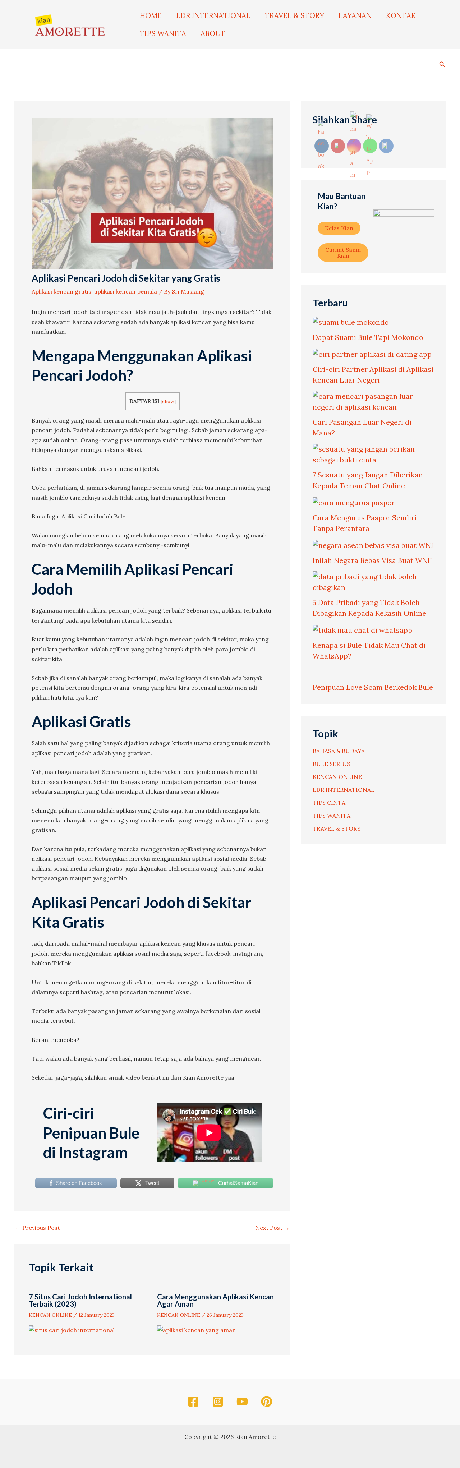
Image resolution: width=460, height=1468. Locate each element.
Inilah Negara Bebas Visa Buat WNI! (372, 560)
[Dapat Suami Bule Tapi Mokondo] (351, 322)
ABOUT (213, 33)
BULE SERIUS (331, 763)
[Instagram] (218, 1401)
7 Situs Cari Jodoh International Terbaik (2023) (80, 1300)
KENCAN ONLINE (50, 1315)
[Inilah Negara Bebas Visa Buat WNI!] (373, 545)
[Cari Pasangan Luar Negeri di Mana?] (373, 401)
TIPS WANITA (163, 33)
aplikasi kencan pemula (125, 291)
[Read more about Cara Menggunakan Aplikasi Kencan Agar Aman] (196, 1329)
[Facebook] (193, 1401)
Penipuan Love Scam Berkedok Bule (373, 687)
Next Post (272, 1228)
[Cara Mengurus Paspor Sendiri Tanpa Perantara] (354, 502)
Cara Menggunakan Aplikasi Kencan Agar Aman (215, 1300)
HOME (151, 15)
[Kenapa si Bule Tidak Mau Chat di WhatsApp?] (362, 630)
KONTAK (401, 15)
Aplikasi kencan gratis (61, 291)
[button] (442, 63)
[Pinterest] (266, 1401)
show (168, 401)
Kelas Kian (339, 228)
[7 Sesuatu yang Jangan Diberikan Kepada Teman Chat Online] (373, 454)
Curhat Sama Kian (343, 252)
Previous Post (37, 1228)
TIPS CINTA (329, 802)
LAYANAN (355, 15)
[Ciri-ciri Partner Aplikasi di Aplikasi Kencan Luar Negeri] (372, 354)
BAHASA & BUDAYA (339, 750)
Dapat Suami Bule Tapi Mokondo (368, 337)
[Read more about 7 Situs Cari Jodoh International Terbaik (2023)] (72, 1329)
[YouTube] (242, 1401)
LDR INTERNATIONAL (213, 15)
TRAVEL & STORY (294, 15)
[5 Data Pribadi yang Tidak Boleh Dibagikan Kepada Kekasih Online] (373, 582)
